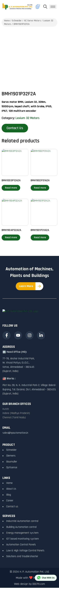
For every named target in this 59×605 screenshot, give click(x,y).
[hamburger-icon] (53, 6)
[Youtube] (18, 335)
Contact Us (15, 128)
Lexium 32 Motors (28, 118)
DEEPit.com (38, 584)
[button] (45, 6)
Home (7, 20)
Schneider (17, 20)
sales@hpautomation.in (15, 433)
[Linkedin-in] (41, 335)
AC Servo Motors (32, 20)
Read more (11, 188)
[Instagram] (29, 335)
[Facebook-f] (6, 335)
